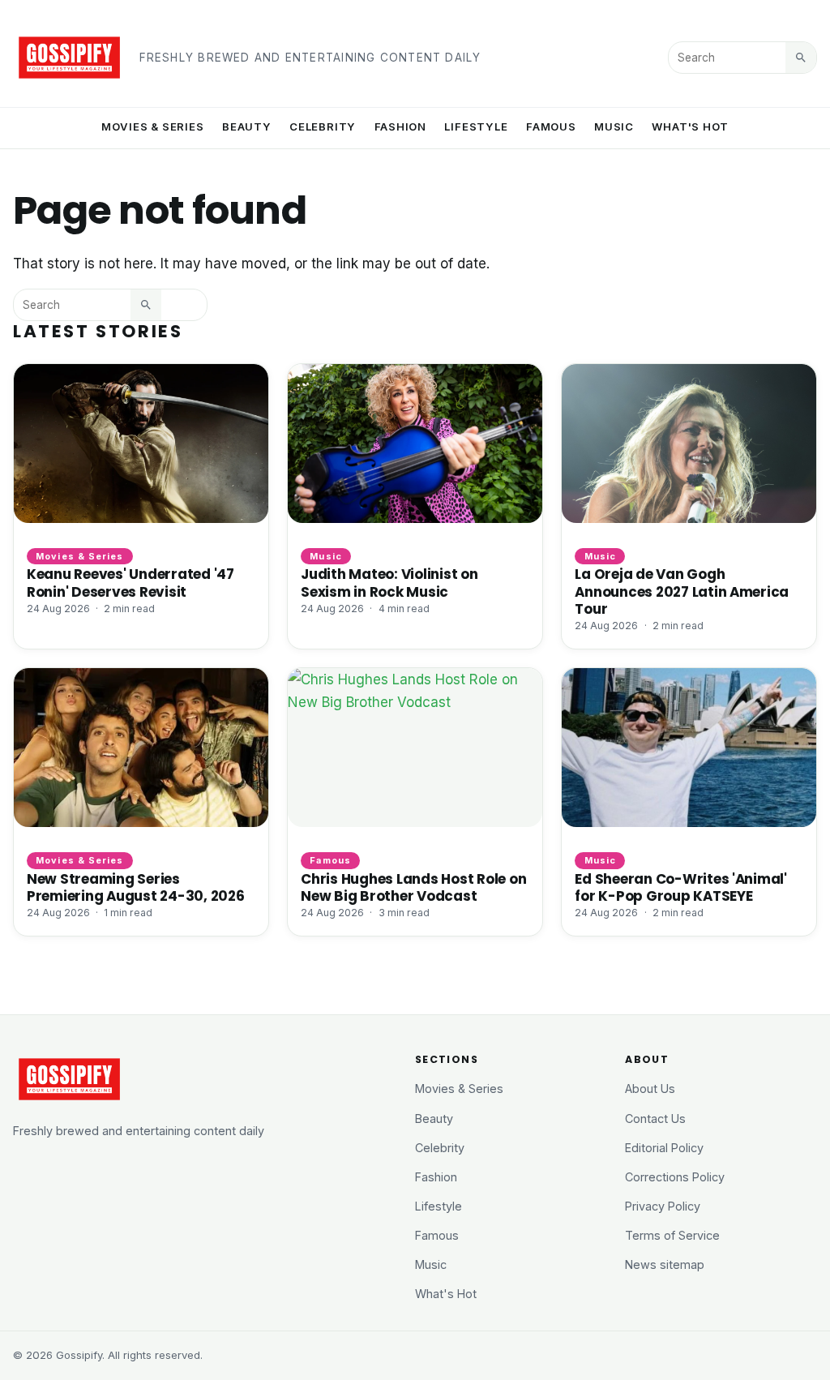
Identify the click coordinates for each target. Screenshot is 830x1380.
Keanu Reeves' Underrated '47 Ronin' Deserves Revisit (130, 582)
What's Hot (690, 126)
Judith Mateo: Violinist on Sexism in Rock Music (389, 582)
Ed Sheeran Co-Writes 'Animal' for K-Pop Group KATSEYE (681, 887)
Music (614, 126)
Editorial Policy (664, 1148)
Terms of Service (672, 1235)
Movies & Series (152, 126)
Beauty (247, 126)
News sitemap (664, 1264)
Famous (551, 126)
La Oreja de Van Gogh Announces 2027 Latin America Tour (682, 591)
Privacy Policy (662, 1206)
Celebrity (322, 126)
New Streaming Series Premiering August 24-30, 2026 (136, 887)
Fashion (400, 126)
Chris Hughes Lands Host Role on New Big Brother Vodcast (413, 887)
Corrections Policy (675, 1177)
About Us (650, 1088)
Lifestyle (475, 126)
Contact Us (655, 1118)
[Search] (800, 57)
